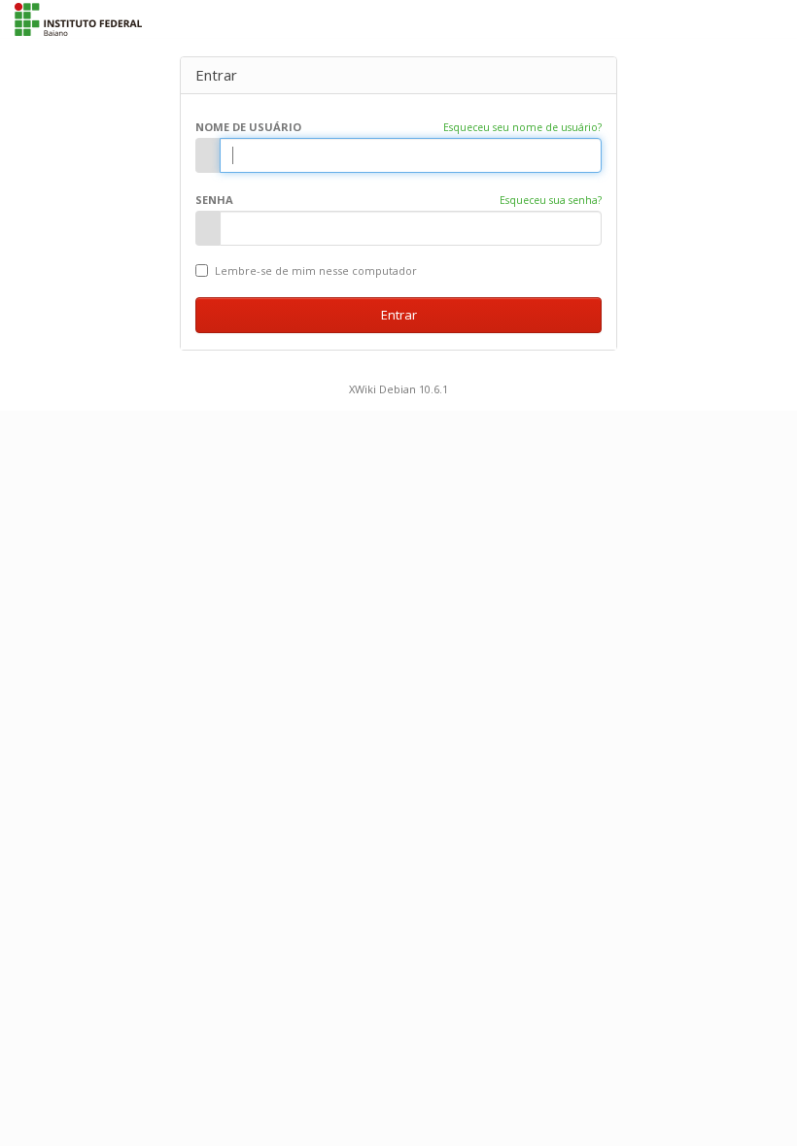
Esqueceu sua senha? (551, 200)
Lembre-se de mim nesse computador (314, 270)
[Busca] (753, 17)
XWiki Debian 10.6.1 (398, 389)
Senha (214, 199)
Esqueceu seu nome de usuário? (522, 127)
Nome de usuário (248, 126)
